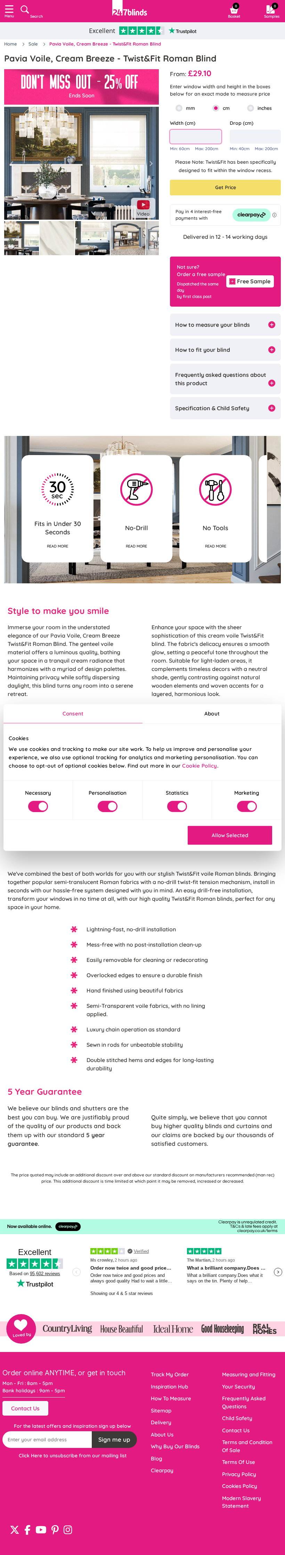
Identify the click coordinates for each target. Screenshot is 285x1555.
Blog (156, 1458)
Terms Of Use (238, 1462)
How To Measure (171, 1398)
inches (265, 108)
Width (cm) (182, 123)
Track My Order (170, 1374)
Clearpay (162, 1470)
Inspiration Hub (169, 1386)
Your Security (238, 1386)
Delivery (161, 1422)
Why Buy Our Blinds (175, 1446)
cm (226, 108)
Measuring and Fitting (249, 1374)
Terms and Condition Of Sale (247, 1446)
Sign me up (114, 1439)
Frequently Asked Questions (244, 1402)
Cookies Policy (239, 1486)
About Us (162, 1434)
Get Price (225, 187)
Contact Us (25, 1408)
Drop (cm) (241, 123)
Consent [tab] (73, 713)
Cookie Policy (199, 765)
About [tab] (212, 713)
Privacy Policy (239, 1474)
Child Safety (237, 1418)
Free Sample (253, 281)
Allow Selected (230, 835)
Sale (33, 44)
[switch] (107, 806)
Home (11, 44)
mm (190, 108)
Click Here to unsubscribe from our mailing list (73, 1455)
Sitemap (161, 1410)
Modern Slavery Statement (241, 1502)
